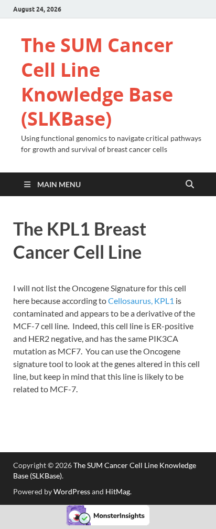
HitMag (117, 491)
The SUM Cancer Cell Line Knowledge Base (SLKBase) (97, 81)
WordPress (71, 491)
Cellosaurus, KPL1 (141, 301)
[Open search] (190, 184)
